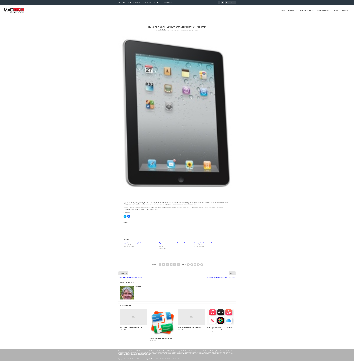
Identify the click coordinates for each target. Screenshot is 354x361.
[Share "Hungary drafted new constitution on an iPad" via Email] (178, 264)
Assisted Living (212, 351)
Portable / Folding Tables (168, 351)
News (336, 10)
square (226, 352)
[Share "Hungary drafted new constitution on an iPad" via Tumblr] (167, 264)
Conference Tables (156, 351)
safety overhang (125, 354)
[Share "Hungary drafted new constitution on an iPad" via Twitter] (164, 264)
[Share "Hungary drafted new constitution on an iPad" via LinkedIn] (171, 264)
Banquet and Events (221, 351)
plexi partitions (203, 353)
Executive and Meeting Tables (142, 352)
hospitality (199, 352)
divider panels (152, 353)
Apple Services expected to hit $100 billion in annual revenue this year (220, 328)
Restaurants (158, 352)
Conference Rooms (128, 352)
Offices (153, 352)
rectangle (168, 352)
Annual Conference (324, 10)
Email (159, 359)
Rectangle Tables (180, 351)
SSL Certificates (147, 2)
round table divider (182, 353)
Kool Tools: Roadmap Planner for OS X (160, 338)
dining (188, 352)
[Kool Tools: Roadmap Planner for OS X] (162, 322)
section (205, 352)
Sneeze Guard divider (193, 353)
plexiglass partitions (213, 353)
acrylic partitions (224, 353)
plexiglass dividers (171, 353)
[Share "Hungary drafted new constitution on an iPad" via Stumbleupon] (175, 264)
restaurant (193, 352)
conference (180, 352)
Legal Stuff (149, 359)
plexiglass (120, 353)
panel (229, 352)
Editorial (156, 2)
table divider (144, 353)
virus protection (161, 353)
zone (217, 352)
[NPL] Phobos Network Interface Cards (131, 327)
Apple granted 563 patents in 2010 (203, 243)
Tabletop (221, 352)
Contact (345, 10)
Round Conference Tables (192, 351)
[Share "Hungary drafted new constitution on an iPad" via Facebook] (160, 264)
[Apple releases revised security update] (191, 317)
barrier (209, 352)
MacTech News (178, 30)
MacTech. (132, 359)
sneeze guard (137, 353)
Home (283, 10)
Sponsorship (167, 2)
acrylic (164, 352)
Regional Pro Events (307, 10)
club (185, 352)
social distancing (128, 353)
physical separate (145, 354)
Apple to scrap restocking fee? (132, 243)
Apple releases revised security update (189, 327)
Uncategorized (187, 30)
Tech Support (122, 2)
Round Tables (203, 351)
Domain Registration (134, 2)
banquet (174, 352)
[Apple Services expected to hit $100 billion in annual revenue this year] (220, 317)
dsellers (164, 30)
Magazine (291, 10)
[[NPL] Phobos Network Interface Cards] (133, 317)
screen (213, 352)
